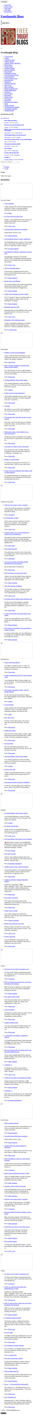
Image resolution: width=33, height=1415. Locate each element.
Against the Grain (9, 60)
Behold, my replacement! (11, 459)
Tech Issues (7, 8)
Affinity (6, 58)
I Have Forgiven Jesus (10, 78)
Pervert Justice (8, 93)
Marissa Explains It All (11, 88)
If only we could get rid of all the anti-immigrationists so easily (15, 1287)
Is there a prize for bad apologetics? (14, 393)
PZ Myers (16, 122)
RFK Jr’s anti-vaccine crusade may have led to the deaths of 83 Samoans (17, 983)
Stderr (6, 104)
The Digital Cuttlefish (10, 109)
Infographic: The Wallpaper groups (14, 320)
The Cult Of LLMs (9, 854)
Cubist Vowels (8, 66)
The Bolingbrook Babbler (11, 107)
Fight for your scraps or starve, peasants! (16, 505)
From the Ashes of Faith (11, 75)
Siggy (17, 146)
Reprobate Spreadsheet (11, 102)
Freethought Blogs (12, 16)
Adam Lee (19, 137)
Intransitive (7, 82)
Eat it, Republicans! (10, 1397)
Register (6, 167)
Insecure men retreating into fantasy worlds (16, 1173)
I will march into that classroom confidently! (17, 782)
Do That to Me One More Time (11, 152)
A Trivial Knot (8, 56)
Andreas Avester (9, 61)
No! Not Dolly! (8, 743)
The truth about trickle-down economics (15, 229)
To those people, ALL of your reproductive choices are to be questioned (16, 533)
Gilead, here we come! (11, 910)
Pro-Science (7, 99)
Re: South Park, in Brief (11, 518)
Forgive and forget (9, 936)
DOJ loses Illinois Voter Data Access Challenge (18, 839)
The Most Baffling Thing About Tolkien (16, 380)
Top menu (4, 1)
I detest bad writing (9, 730)
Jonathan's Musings (10, 83)
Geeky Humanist (9, 77)
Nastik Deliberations (10, 90)
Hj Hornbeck (21, 159)
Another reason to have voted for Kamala (16, 867)
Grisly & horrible (9, 1009)
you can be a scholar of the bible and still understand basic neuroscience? (16, 562)
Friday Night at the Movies (10, 120)
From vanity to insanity (11, 898)
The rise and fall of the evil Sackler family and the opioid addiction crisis (17, 1051)
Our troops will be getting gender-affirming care (18, 599)
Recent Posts (8, 12)
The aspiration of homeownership (12, 144)
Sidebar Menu (5, 23)
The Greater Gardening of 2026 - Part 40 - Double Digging (18, 139)
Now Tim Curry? (9, 717)
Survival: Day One (9, 769)
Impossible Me (8, 80)
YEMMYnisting (9, 110)
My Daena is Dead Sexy (11, 826)
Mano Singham (8, 87)
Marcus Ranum (15, 150)
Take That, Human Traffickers (13, 586)
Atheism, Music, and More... (12, 63)
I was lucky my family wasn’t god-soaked (16, 446)
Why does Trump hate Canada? (13, 1358)
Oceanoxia (7, 92)
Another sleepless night (11, 1022)
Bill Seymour (8, 65)
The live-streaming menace (12, 268)
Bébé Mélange (17, 155)
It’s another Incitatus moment (12, 1318)
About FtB (7, 5)
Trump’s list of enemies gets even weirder (16, 294)
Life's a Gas (7, 85)
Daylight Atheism (9, 68)
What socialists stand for (11, 1123)
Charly (14, 141)
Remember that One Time (11, 307)
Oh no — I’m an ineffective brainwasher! (16, 1384)
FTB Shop (7, 10)
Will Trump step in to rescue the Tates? (15, 573)
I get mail (7, 406)
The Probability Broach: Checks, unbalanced (17, 239)
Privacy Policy (8, 7)
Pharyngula (7, 95)
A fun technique (8, 148)
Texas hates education (10, 549)
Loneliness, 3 (7, 157)
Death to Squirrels (9, 70)
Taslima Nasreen (9, 105)
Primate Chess (8, 97)
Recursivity (7, 100)
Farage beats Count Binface (12, 281)
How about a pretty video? (12, 996)
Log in (6, 168)
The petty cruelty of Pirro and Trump (15, 1186)
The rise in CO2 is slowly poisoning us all (14, 125)
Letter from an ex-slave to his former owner (17, 1227)
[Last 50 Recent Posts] (5, 118)
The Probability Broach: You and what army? (15, 135)
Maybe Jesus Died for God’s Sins (14, 923)
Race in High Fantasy (10, 1241)
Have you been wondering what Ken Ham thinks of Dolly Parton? (16, 366)
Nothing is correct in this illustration (14, 352)
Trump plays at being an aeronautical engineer (17, 1078)
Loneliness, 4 (8, 1065)
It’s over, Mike (8, 1332)
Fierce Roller (8, 72)
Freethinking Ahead (10, 73)
